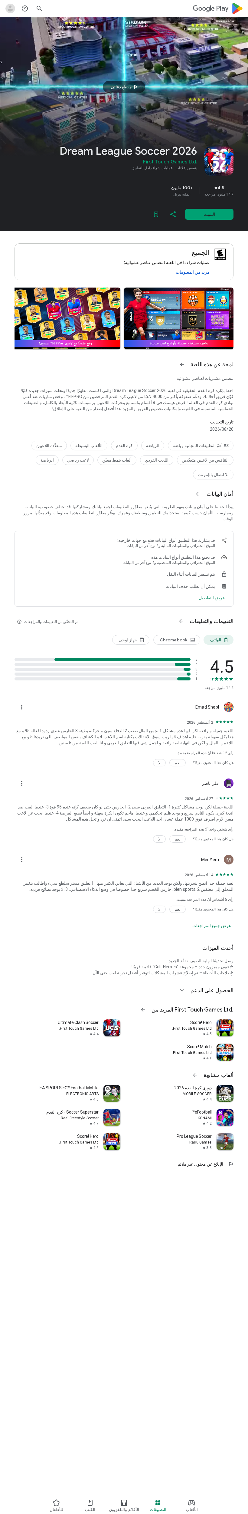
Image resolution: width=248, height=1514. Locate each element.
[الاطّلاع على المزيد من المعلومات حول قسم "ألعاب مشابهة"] (195, 1075)
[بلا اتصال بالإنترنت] (213, 474)
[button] (179, 318)
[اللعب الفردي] (156, 460)
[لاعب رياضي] (78, 460)
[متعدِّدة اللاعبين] (49, 445)
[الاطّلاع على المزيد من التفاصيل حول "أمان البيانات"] (211, 598)
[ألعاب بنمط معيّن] (116, 460)
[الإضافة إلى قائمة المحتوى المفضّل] (156, 214)
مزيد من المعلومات (193, 272)
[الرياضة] (152, 445)
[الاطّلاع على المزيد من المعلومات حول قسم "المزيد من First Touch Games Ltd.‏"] (143, 1009)
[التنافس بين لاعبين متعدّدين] (205, 460)
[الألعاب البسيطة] (88, 445)
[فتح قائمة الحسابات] (10, 8)
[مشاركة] (173, 214)
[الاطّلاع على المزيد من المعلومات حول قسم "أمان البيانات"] (198, 494)
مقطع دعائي (125, 87)
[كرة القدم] (124, 445)
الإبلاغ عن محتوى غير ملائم (205, 1164)
